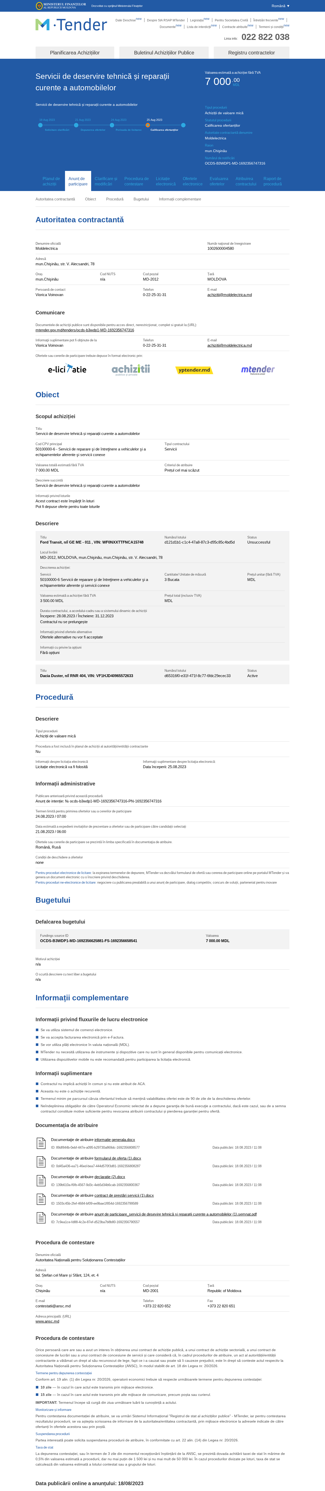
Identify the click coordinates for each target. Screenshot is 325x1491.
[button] (280, 6)
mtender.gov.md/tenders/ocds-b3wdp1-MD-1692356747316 (85, 329)
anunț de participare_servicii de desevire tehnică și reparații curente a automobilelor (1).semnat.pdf (175, 1214)
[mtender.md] (258, 371)
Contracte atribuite (237, 27)
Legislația (199, 20)
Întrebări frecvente (268, 20)
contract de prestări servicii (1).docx (124, 1195)
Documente (171, 27)
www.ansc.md (47, 1321)
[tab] (50, 181)
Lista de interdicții (202, 27)
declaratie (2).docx (109, 1176)
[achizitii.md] (131, 371)
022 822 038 (265, 36)
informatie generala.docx (114, 1139)
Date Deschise (129, 20)
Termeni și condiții (274, 27)
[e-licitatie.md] (67, 371)
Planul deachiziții (51, 181)
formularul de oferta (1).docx (117, 1158)
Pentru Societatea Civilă (231, 20)
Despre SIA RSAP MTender (166, 20)
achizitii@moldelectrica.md (229, 294)
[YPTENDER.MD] (194, 371)
